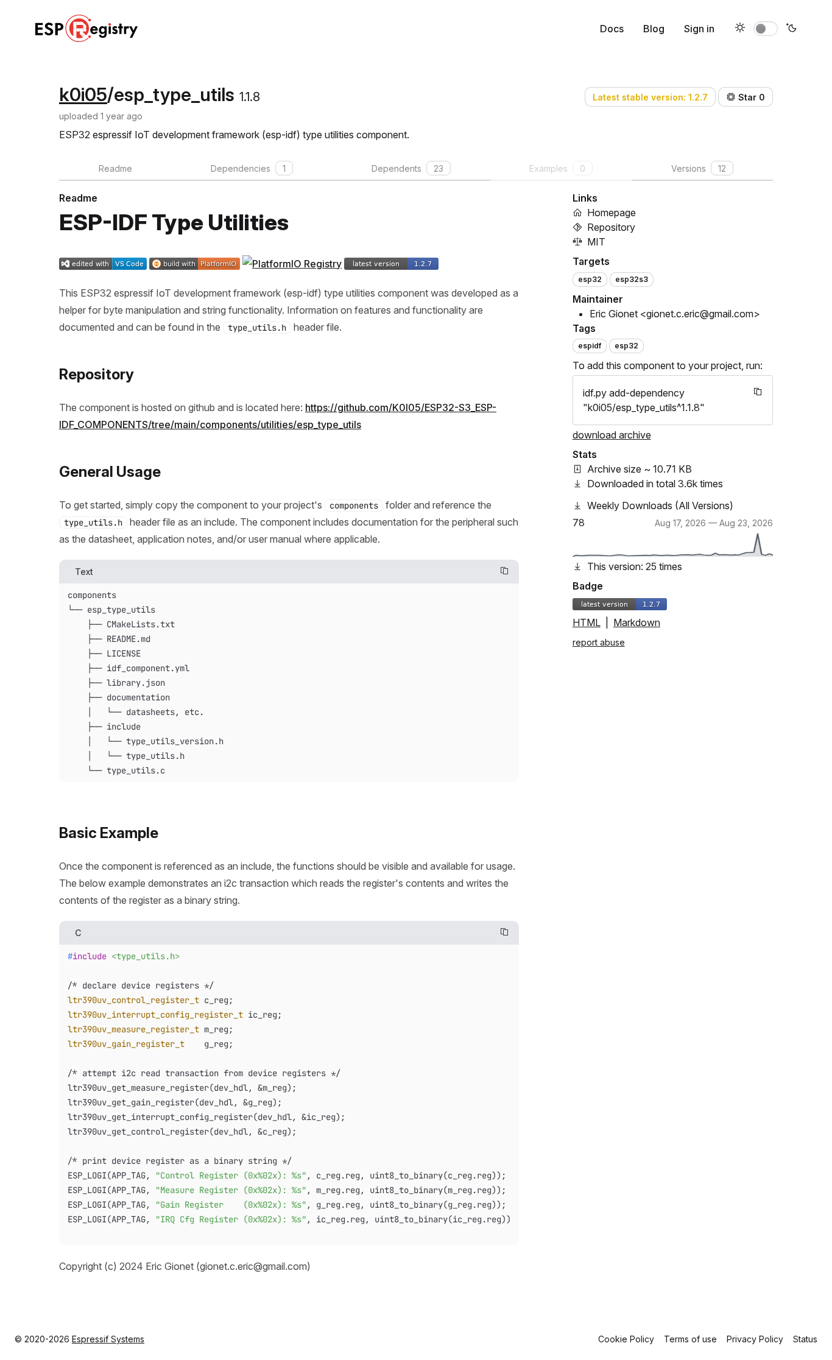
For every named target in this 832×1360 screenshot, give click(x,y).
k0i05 (83, 94)
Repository (611, 227)
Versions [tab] (698, 168)
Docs (612, 29)
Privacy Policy (755, 1339)
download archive (612, 435)
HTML (587, 622)
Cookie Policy (626, 1339)
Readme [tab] (115, 168)
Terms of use (690, 1339)
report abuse (599, 642)
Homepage (611, 212)
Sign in (699, 29)
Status (805, 1339)
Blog (654, 29)
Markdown (636, 622)
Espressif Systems (108, 1339)
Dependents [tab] (407, 168)
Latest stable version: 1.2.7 (650, 97)
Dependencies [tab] (248, 168)
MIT (596, 242)
